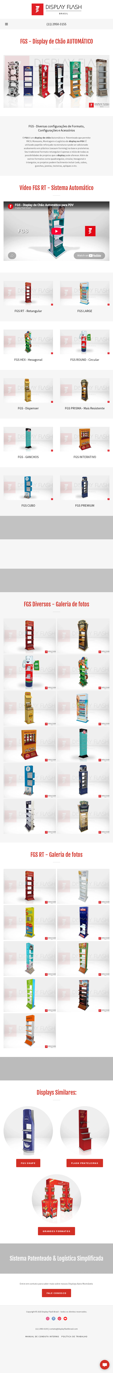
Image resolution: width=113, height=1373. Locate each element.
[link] (56, 9)
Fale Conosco (56, 1293)
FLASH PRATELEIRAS (84, 1163)
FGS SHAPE (28, 1163)
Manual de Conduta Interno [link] (42, 1336)
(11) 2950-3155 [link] (56, 24)
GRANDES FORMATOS (56, 1231)
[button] (6, 24)
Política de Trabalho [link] (75, 1336)
